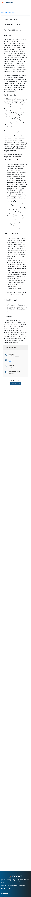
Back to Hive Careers (7, 13)
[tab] (7, 3)
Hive (10, 362)
